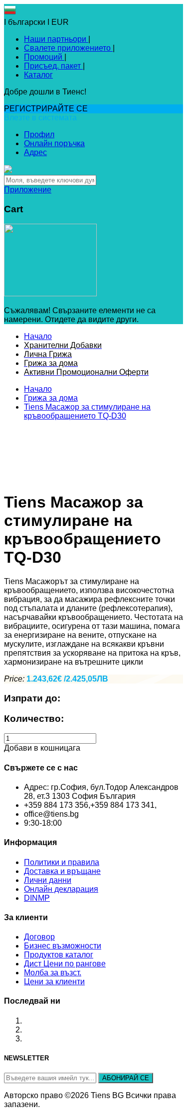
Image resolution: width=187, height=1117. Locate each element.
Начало (38, 389)
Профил (39, 134)
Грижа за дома (51, 398)
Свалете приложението (68, 48)
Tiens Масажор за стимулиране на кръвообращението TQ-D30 (87, 411)
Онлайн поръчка (54, 143)
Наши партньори (56, 39)
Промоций (44, 57)
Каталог (38, 75)
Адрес (35, 152)
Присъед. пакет (53, 66)
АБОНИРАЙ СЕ (125, 1078)
